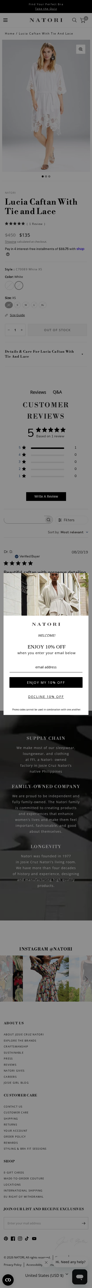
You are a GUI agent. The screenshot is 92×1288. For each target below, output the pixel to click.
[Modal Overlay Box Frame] (46, 644)
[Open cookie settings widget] (8, 1280)
